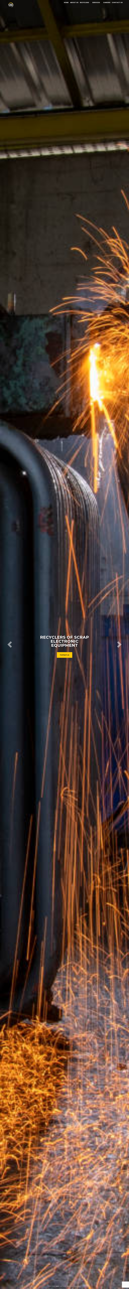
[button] (9, 644)
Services (96, 3)
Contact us (117, 3)
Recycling (84, 3)
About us (74, 3)
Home (66, 3)
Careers (106, 3)
